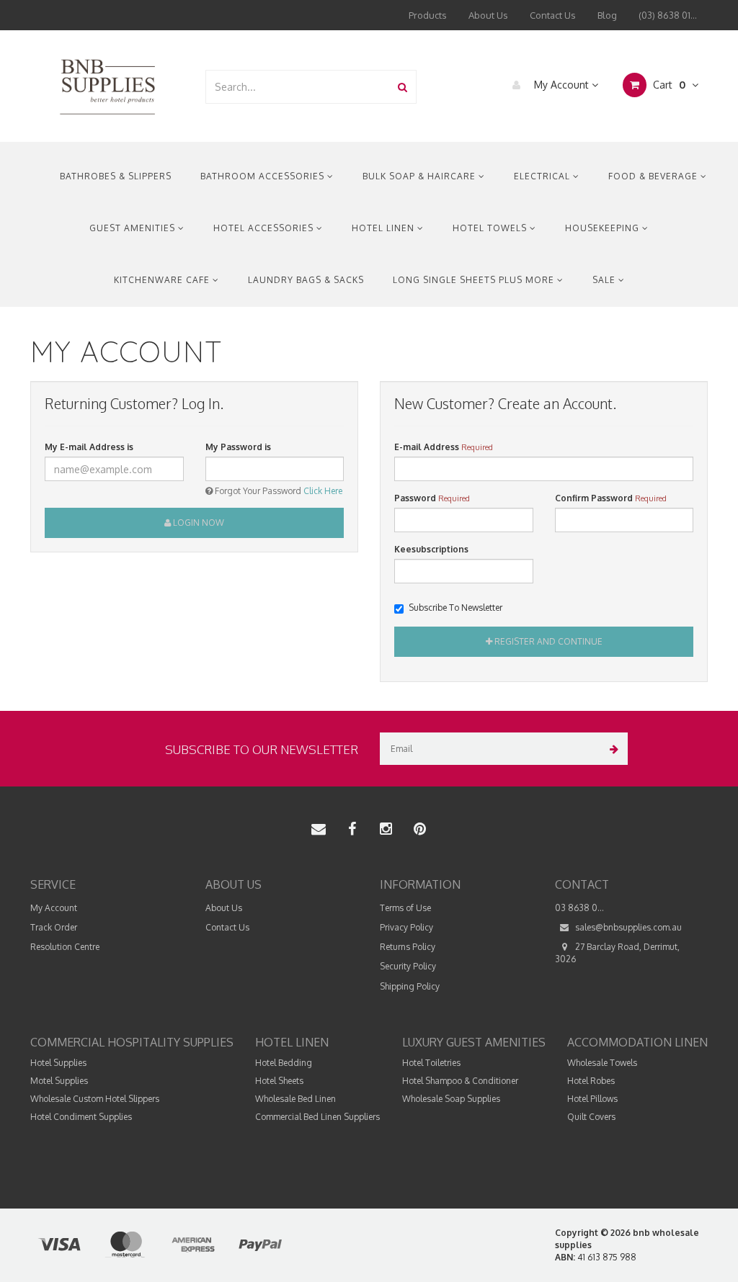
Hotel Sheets (279, 1080)
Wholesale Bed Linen (295, 1098)
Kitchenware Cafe (163, 279)
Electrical (543, 176)
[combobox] (298, 87)
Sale (605, 279)
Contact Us (553, 15)
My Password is (238, 446)
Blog (607, 15)
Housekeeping (603, 228)
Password (415, 498)
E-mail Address (426, 446)
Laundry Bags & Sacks (306, 279)
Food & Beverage (654, 176)
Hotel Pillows (592, 1098)
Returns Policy (407, 946)
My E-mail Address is (89, 446)
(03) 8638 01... (668, 15)
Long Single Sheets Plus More (475, 279)
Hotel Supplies (58, 1062)
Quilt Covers (591, 1116)
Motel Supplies (59, 1080)
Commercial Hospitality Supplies (132, 1042)
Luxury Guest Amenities (474, 1042)
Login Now (197, 522)
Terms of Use (405, 907)
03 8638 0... (579, 907)
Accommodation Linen (637, 1042)
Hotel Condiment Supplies (81, 1116)
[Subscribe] (611, 748)
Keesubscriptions (431, 549)
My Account (561, 85)
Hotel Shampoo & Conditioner (460, 1080)
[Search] (402, 87)
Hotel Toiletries (431, 1062)
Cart (667, 85)
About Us (488, 15)
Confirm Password (594, 498)
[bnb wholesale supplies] (107, 85)
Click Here (322, 490)
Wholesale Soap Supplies (451, 1098)
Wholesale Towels (602, 1062)
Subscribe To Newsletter (455, 607)
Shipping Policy (410, 986)
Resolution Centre (64, 946)
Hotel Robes (591, 1080)
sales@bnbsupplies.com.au (627, 927)
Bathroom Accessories (263, 176)
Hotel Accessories (264, 228)
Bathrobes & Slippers (116, 176)
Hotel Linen (384, 228)
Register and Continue (547, 641)
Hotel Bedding (283, 1062)
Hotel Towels (491, 228)
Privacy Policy (406, 927)
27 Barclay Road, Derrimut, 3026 (617, 952)
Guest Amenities (133, 228)
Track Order (53, 927)
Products (428, 15)
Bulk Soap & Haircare (421, 176)
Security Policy (408, 966)
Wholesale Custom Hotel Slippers (94, 1098)
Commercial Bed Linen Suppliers (317, 1116)
